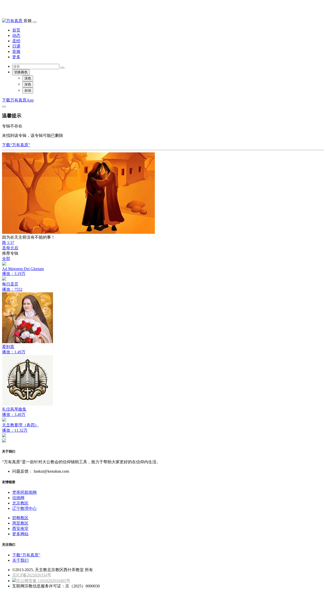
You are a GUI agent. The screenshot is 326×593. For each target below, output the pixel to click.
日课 (16, 46)
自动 (27, 90)
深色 (27, 84)
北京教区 (20, 503)
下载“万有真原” (16, 145)
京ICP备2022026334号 (31, 575)
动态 (16, 35)
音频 (16, 51)
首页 (16, 30)
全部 (6, 258)
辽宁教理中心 (24, 508)
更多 (16, 57)
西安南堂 (20, 528)
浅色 (27, 78)
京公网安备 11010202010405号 (43, 580)
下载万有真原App (18, 100)
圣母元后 (10, 248)
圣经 (16, 41)
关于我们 (20, 560)
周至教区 (20, 523)
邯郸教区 (20, 518)
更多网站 (20, 534)
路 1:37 (8, 242)
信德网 (18, 498)
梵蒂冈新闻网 (24, 492)
